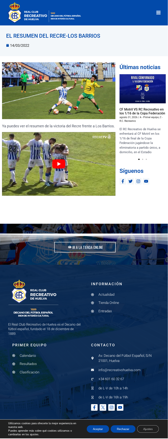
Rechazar (123, 429)
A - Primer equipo (149, 117)
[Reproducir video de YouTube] (58, 164)
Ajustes (148, 429)
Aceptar (98, 429)
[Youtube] (146, 181)
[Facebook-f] (123, 181)
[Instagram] (138, 181)
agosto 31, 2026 (129, 117)
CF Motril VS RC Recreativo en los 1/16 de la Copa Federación (142, 111)
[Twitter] (130, 181)
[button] (139, 159)
